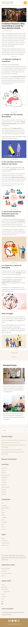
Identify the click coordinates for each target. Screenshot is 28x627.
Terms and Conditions (7, 573)
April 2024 (4, 484)
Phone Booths (6, 591)
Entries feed (4, 540)
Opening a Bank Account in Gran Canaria (11, 442)
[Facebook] (15, 621)
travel (3, 527)
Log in (3, 538)
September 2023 (5, 487)
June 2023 (4, 492)
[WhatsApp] (18, 621)
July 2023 (4, 489)
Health (3, 512)
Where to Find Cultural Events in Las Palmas (11, 449)
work (15, 320)
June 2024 (4, 482)
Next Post (14, 357)
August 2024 (4, 477)
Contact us (4, 571)
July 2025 (4, 470)
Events (3, 594)
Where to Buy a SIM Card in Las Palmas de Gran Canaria (14, 440)
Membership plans (6, 568)
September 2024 (5, 475)
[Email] (9, 621)
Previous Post (14, 353)
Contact (3, 596)
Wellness (4, 529)
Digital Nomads (5, 507)
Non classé (4, 522)
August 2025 (4, 468)
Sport (3, 524)
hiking (3, 515)
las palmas (4, 517)
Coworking (4, 30)
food (3, 510)
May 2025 (4, 472)
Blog (3, 598)
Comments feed (5, 543)
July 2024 (4, 480)
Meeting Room (5, 589)
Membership (4, 587)
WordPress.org (5, 545)
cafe (3, 503)
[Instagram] (12, 621)
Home (3, 584)
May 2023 (4, 494)
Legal (3, 519)
